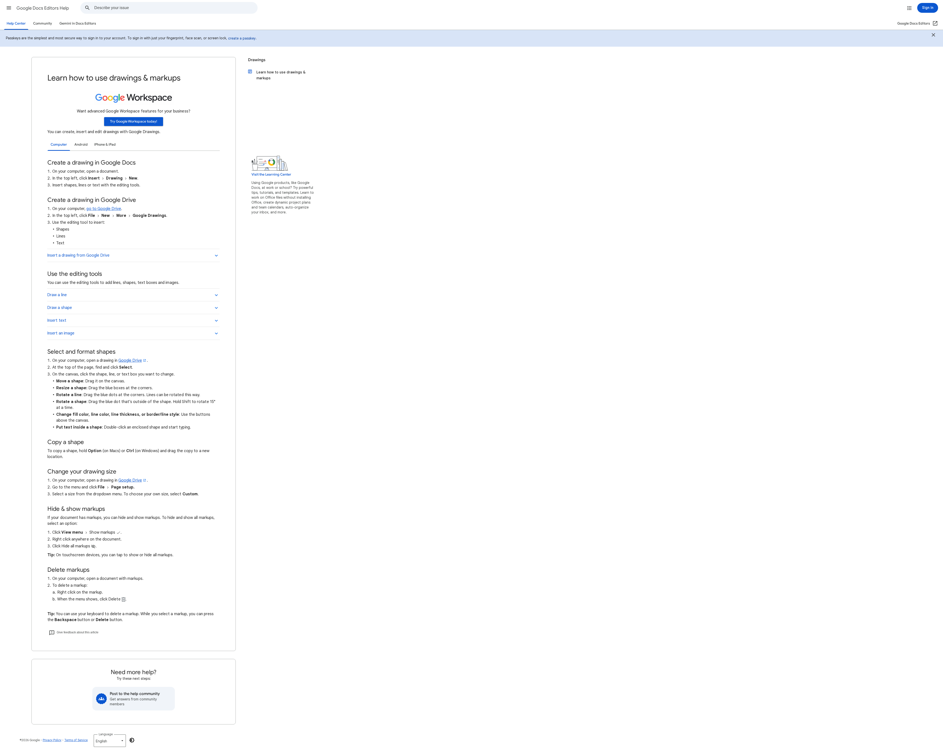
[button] (9, 8)
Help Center (16, 23)
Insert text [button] (56, 320)
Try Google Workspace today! (133, 121)
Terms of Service (76, 740)
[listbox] (110, 740)
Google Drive (130, 360)
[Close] (933, 36)
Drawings (256, 59)
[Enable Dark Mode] (132, 740)
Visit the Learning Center (271, 174)
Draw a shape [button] (59, 307)
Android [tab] (81, 144)
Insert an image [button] (60, 333)
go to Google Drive (103, 208)
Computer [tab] (59, 144)
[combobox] (175, 8)
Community (42, 23)
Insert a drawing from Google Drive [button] (78, 255)
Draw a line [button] (57, 294)
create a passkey (242, 38)
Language (106, 734)
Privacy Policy (52, 740)
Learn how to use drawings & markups (280, 75)
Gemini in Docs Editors (77, 23)
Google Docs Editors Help (42, 8)
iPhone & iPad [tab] (105, 144)
